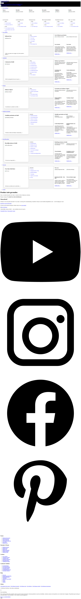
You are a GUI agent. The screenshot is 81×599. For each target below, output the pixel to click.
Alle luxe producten (34, 36)
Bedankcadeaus (33, 148)
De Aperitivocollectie (34, 67)
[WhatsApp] (2, 5)
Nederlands (17, 4)
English (1, 4)
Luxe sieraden (33, 39)
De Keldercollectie (33, 68)
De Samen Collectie (34, 72)
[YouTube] (40, 291)
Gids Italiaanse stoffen (36, 586)
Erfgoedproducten (33, 89)
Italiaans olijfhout (6, 551)
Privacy (32, 177)
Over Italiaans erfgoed (34, 94)
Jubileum (32, 151)
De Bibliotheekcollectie (34, 70)
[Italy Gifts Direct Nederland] (3, 207)
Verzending (32, 174)
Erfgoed (4, 85)
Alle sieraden (21, 23)
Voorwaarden (9, 211)
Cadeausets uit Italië (6, 557)
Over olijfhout (60, 26)
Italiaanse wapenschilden (34, 91)
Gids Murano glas (23, 586)
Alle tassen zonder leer (9, 24)
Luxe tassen (32, 38)
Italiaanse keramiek (6, 550)
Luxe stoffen (33, 41)
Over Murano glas (34, 26)
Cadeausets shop (5, 558)
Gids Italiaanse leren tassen (5, 586)
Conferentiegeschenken (34, 117)
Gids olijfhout (29, 586)
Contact (4, 189)
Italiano (14, 4)
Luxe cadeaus (5, 32)
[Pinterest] (40, 533)
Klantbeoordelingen (34, 172)
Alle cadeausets (33, 62)
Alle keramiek (47, 23)
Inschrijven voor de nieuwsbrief (5, 203)
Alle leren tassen (8, 23)
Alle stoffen (73, 23)
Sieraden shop (5, 548)
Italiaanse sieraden (6, 547)
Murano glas (5, 549)
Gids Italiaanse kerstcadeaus (46, 586)
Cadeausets (5, 57)
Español (7, 4)
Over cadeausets (33, 74)
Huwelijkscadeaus (6, 139)
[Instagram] (40, 372)
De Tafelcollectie (33, 63)
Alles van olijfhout (61, 23)
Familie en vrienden (34, 146)
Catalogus (32, 123)
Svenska (21, 4)
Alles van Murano (34, 23)
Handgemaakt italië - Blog (35, 170)
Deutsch (4, 4)
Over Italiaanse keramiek (49, 26)
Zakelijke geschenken (6, 111)
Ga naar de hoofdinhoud (4, 0)
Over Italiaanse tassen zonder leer (10, 30)
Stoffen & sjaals (5, 552)
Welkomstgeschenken (34, 122)
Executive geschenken (34, 120)
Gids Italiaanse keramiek (15, 586)
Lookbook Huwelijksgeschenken (36, 153)
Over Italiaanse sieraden (22, 26)
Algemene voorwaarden (34, 175)
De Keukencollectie (34, 65)
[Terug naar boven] (0, 590)
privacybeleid (23, 205)
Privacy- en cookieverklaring (5, 596)
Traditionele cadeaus (6, 561)
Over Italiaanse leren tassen (10, 28)
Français (10, 4)
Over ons (4, 164)
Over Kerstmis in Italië (34, 95)
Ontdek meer (57, 81)
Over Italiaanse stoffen (74, 26)
